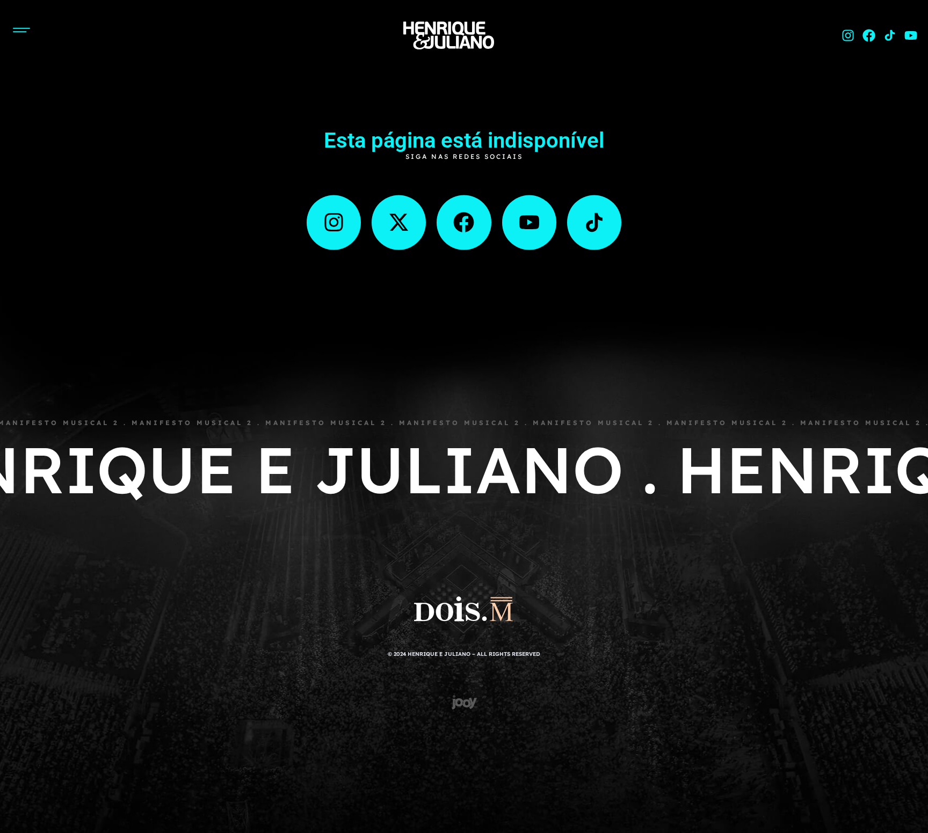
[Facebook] (868, 35)
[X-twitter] (399, 222)
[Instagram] (848, 35)
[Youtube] (910, 35)
